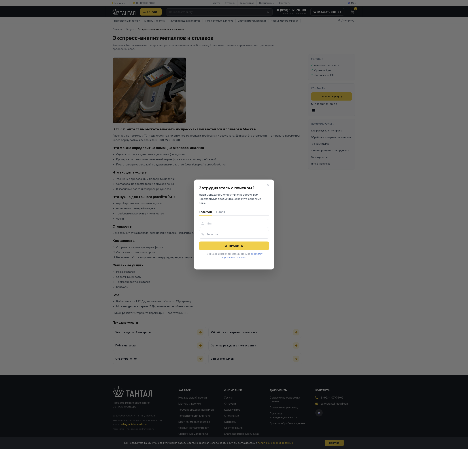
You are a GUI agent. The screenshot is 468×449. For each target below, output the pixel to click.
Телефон (205, 212)
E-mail (220, 212)
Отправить (234, 245)
